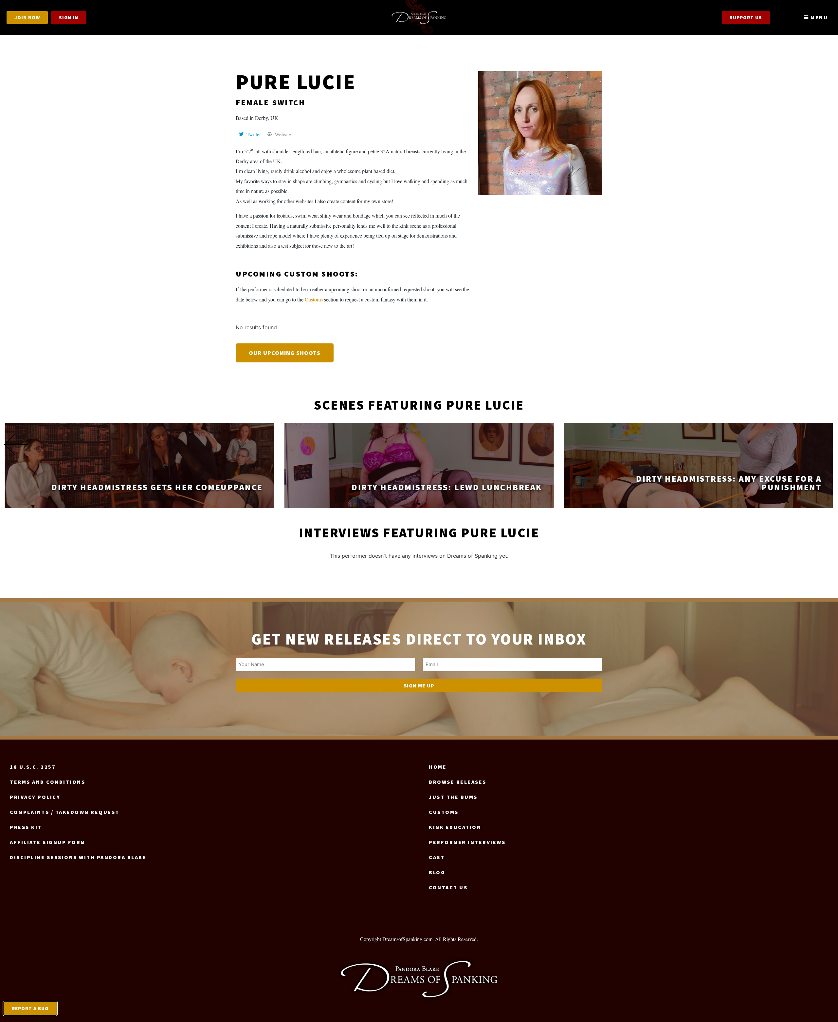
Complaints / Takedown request (64, 812)
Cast (437, 857)
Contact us (448, 887)
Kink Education (455, 827)
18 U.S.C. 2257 (33, 766)
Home (437, 766)
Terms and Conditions (47, 782)
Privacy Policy (35, 797)
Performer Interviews (467, 842)
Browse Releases (457, 782)
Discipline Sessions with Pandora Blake (78, 857)
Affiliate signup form (47, 842)
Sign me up (419, 685)
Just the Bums (453, 797)
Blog (437, 872)
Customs (314, 299)
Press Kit (26, 827)
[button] (822, 444)
